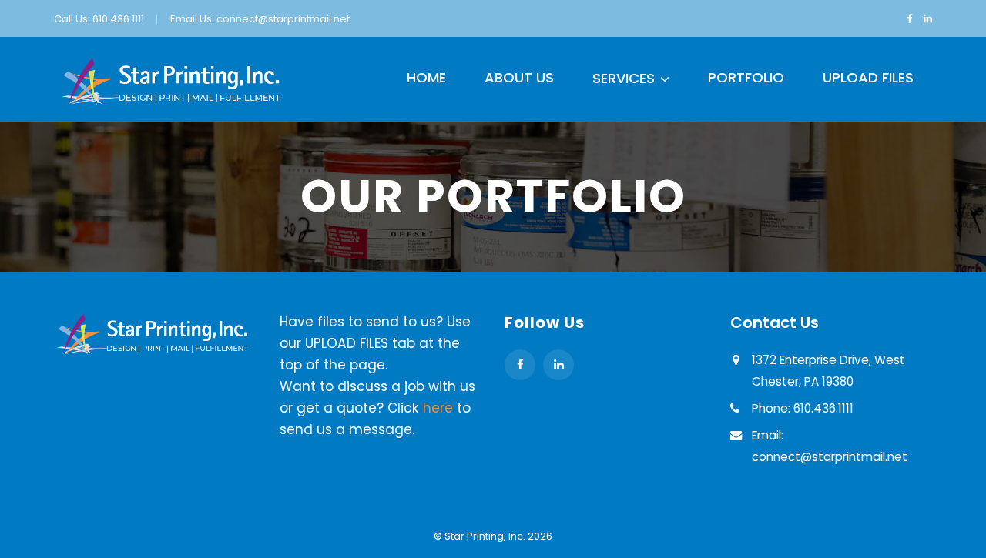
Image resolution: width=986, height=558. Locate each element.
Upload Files (868, 77)
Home (426, 77)
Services (623, 78)
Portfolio (746, 77)
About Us (519, 77)
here (438, 408)
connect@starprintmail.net (283, 19)
